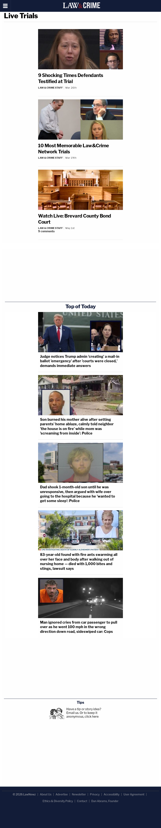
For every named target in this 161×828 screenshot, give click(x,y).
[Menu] (5, 6)
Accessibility (111, 794)
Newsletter (79, 794)
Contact (82, 801)
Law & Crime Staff (50, 87)
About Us (45, 794)
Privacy (95, 794)
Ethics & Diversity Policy (58, 801)
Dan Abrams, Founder (104, 801)
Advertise (62, 794)
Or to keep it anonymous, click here (82, 714)
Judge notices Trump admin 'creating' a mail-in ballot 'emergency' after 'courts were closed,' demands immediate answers (79, 361)
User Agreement (133, 794)
